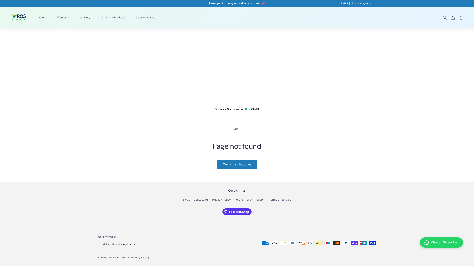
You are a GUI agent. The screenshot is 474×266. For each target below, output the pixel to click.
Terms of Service (280, 199)
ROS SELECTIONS (117, 257)
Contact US (201, 199)
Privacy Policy (221, 199)
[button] (62, 17)
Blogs (186, 199)
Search (261, 199)
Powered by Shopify (139, 257)
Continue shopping (237, 164)
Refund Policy (243, 199)
